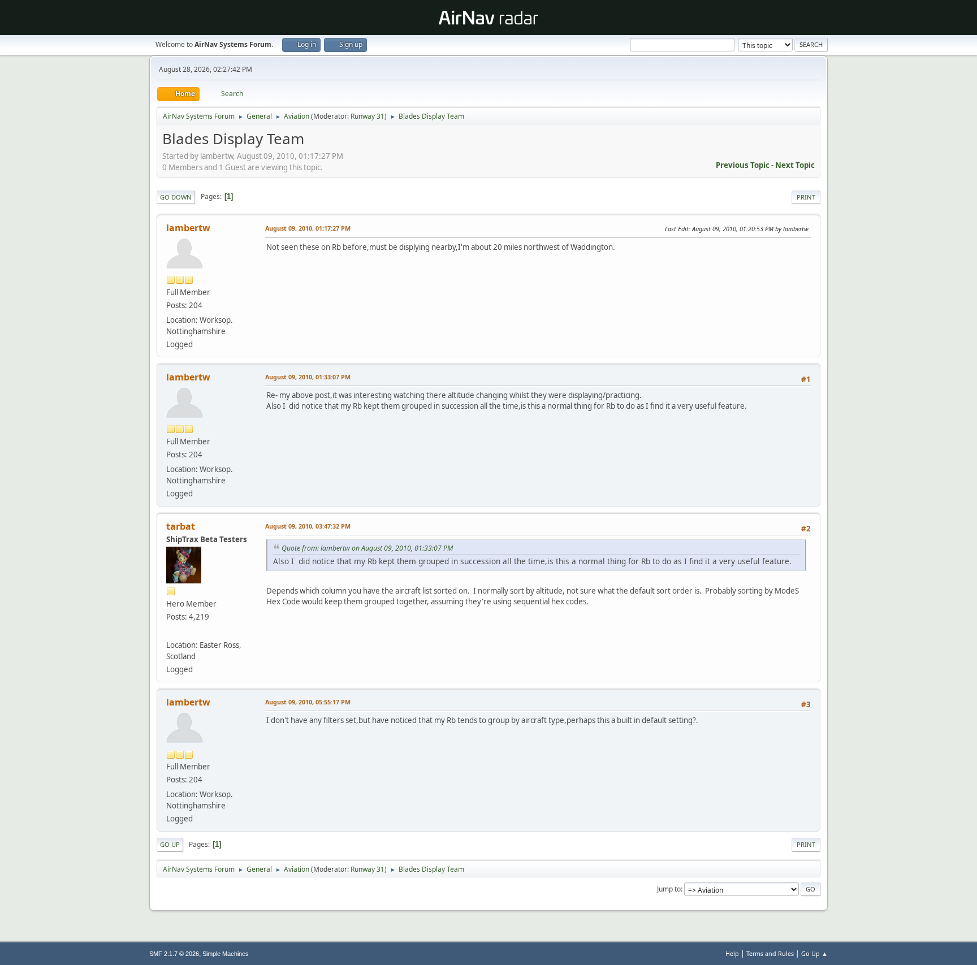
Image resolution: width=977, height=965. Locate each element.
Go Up (170, 844)
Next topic (795, 165)
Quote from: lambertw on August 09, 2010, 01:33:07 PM (367, 548)
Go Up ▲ (814, 953)
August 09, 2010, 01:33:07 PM (308, 377)
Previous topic (743, 165)
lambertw (188, 228)
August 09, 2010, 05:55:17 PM (308, 702)
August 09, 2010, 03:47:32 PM (308, 526)
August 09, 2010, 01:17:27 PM (308, 228)
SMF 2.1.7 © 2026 (174, 953)
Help (732, 953)
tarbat (180, 526)
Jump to (669, 889)
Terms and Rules (770, 953)
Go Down (176, 197)
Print (806, 197)
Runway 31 (367, 116)
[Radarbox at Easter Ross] (170, 631)
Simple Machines (225, 953)
